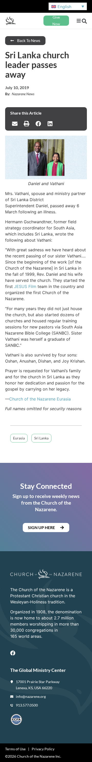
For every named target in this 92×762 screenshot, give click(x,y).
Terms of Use (15, 749)
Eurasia (19, 438)
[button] (78, 20)
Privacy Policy (43, 749)
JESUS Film (25, 286)
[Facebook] (12, 653)
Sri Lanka (41, 438)
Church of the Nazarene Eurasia (40, 398)
